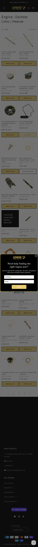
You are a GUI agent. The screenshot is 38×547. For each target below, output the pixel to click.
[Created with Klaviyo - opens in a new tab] (19, 292)
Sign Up (19, 287)
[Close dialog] (36, 256)
